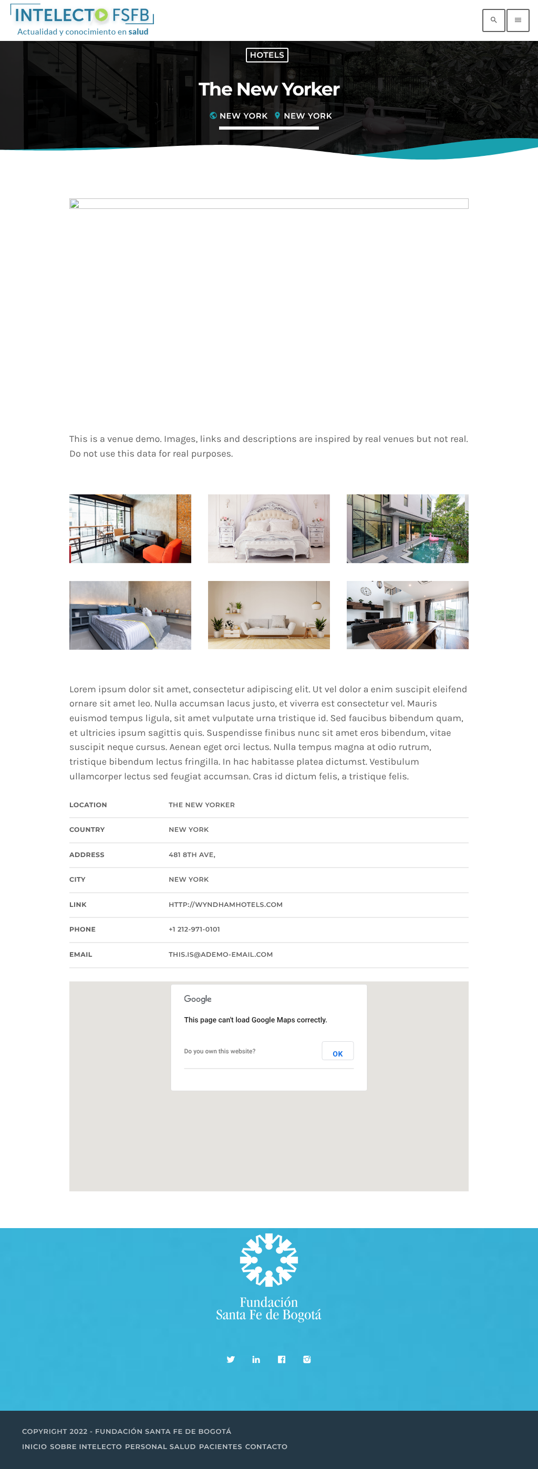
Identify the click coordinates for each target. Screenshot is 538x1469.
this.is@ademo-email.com (221, 955)
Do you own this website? (220, 1051)
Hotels (267, 55)
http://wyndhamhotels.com (226, 905)
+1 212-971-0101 (194, 930)
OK (338, 1054)
